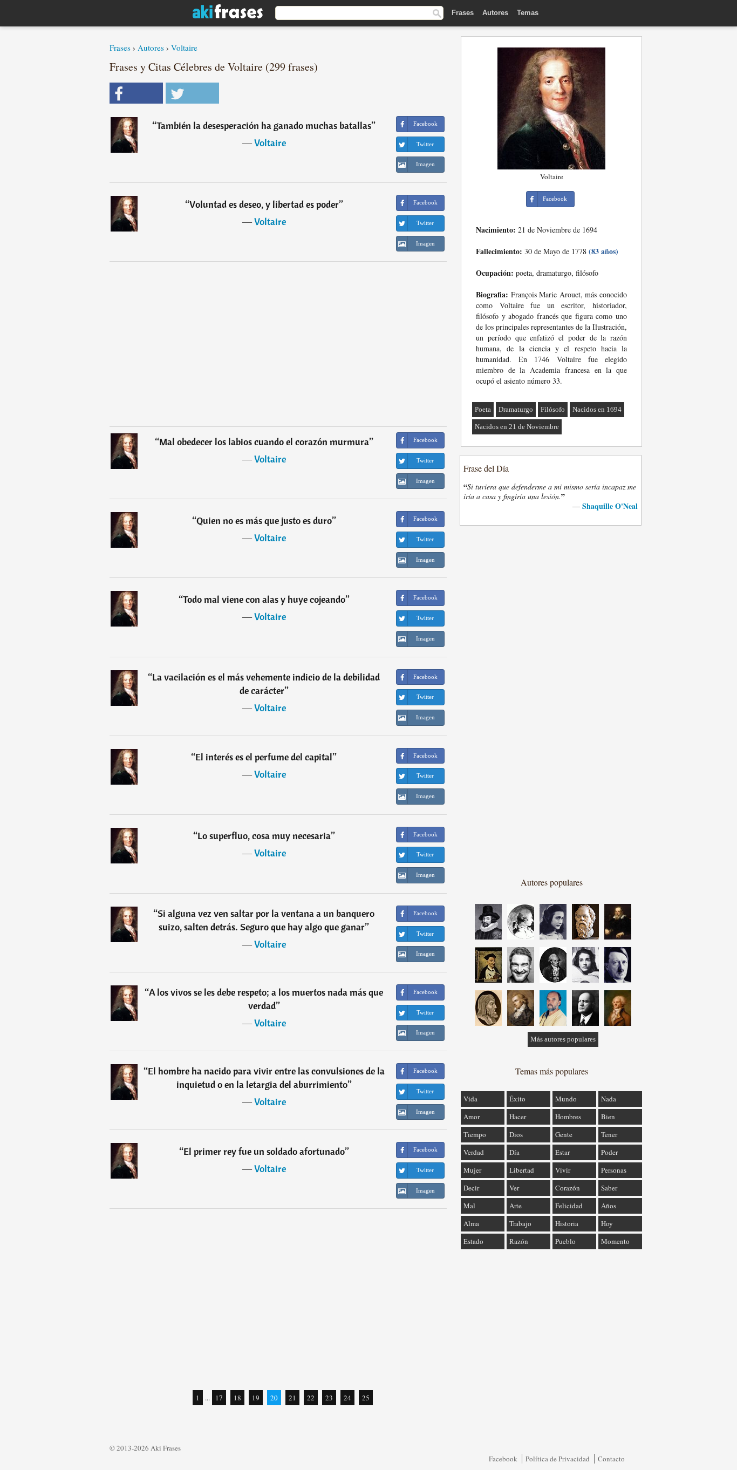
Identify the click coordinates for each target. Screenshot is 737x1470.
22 (311, 1398)
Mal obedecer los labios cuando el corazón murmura (264, 441)
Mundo (566, 1099)
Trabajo (520, 1223)
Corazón (567, 1188)
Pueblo (565, 1241)
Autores (495, 13)
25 (366, 1398)
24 (347, 1398)
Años (608, 1205)
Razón (518, 1241)
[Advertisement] (278, 343)
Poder (609, 1152)
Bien (608, 1116)
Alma (471, 1223)
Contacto (611, 1459)
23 (329, 1398)
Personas (613, 1170)
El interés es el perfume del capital (263, 757)
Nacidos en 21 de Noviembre (517, 427)
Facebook (503, 1459)
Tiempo (474, 1134)
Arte (515, 1205)
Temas (527, 13)
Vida (470, 1099)
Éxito (517, 1099)
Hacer (517, 1116)
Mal (469, 1205)
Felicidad (569, 1205)
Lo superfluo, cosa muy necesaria (264, 835)
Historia (566, 1223)
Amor (471, 1116)
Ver (514, 1188)
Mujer (472, 1170)
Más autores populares (563, 1039)
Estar (562, 1152)
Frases (463, 13)
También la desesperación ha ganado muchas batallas (263, 125)
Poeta (483, 409)
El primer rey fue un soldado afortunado (264, 1151)
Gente (563, 1134)
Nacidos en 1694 (597, 409)
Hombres (568, 1116)
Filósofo (553, 409)
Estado (473, 1241)
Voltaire (184, 47)
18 (237, 1398)
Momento (615, 1241)
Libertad (521, 1170)
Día (514, 1152)
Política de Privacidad (558, 1459)
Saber (609, 1188)
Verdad (473, 1152)
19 (256, 1398)
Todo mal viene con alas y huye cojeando (264, 599)
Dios (516, 1134)
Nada (608, 1099)
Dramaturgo (516, 409)
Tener (609, 1134)
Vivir (562, 1170)
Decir (471, 1188)
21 (292, 1398)
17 (219, 1398)
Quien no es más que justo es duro (264, 520)
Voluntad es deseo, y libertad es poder (264, 204)
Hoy (607, 1223)
